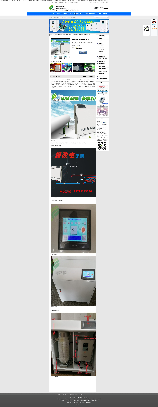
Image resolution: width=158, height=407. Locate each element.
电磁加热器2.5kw (102, 105)
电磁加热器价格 (73, 17)
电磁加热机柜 (101, 51)
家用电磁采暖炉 (101, 40)
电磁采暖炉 (61, 17)
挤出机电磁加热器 (102, 63)
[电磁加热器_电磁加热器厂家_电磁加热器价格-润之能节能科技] (52, 10)
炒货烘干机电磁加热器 (102, 68)
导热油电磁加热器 (102, 76)
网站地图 (106, 2)
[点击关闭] (156, 20)
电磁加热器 (59, 13)
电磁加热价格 (85, 13)
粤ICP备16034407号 (79, 404)
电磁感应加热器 (101, 49)
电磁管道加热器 (101, 73)
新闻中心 (98, 2)
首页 (53, 13)
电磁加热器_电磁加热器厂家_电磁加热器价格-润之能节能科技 (60, 34)
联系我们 (102, 2)
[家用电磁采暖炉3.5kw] (55, 71)
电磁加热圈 (72, 13)
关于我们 (95, 2)
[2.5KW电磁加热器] (89, 71)
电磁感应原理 (56, 17)
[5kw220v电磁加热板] (66, 71)
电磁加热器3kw (102, 94)
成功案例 (76, 394)
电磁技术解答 (98, 13)
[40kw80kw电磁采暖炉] (78, 71)
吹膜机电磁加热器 (102, 61)
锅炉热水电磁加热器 (102, 66)
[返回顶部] (155, 34)
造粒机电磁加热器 (67, 17)
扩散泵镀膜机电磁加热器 (103, 71)
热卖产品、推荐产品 (75, 34)
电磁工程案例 (92, 13)
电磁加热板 (65, 13)
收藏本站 (91, 2)
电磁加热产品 (79, 13)
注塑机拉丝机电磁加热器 (103, 58)
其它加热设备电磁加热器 (103, 78)
